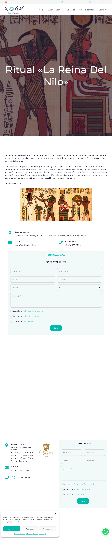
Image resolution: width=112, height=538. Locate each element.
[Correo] (11, 243)
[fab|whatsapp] (13, 477)
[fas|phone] (7, 477)
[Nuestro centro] (11, 233)
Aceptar (11, 529)
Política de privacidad (32, 534)
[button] (55, 513)
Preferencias (48, 529)
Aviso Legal (42, 534)
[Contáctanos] (62, 243)
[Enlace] (14, 10)
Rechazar (30, 529)
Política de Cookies (19, 534)
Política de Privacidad (33, 311)
